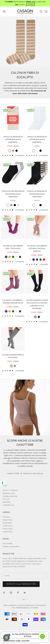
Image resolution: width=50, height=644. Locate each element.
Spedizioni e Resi (9, 493)
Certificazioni (7, 526)
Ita (24, 599)
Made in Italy (7, 520)
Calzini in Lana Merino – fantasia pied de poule (13, 301)
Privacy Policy (8, 529)
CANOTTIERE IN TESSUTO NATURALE (25, 474)
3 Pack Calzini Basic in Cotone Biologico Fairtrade (37, 139)
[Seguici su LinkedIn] (24, 592)
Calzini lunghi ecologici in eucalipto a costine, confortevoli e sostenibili (37, 304)
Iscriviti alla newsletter (21, 584)
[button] (30, 4)
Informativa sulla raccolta (16, 640)
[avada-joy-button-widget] (6, 637)
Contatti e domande (10, 496)
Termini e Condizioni (10, 490)
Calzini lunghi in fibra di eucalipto (13, 356)
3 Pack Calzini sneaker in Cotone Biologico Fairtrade (13, 194)
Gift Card (6, 499)
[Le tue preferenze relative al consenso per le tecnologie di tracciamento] (2, 483)
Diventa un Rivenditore (11, 547)
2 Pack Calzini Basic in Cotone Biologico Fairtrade (13, 139)
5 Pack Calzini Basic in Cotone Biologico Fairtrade (37, 194)
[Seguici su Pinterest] (18, 592)
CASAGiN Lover (8, 505)
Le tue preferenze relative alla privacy (27, 635)
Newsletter (7, 502)
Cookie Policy (8, 532)
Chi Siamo (6, 517)
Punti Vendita (7, 544)
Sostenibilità (7, 523)
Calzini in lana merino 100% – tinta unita (13, 247)
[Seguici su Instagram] (11, 592)
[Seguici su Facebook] (4, 592)
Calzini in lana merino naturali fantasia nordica (37, 248)
